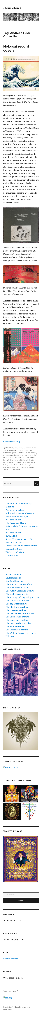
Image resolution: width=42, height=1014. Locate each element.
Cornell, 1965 (12, 555)
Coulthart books (13, 578)
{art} (16, 448)
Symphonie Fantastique (17, 516)
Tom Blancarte (22, 467)
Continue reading (11, 442)
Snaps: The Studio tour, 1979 (19, 539)
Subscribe (21, 900)
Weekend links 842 (14, 533)
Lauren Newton (9, 462)
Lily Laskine (20, 462)
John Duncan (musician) (20, 457)
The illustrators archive (17, 607)
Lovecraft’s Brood (14, 549)
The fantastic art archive (17, 600)
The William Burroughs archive (21, 633)
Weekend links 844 (15, 510)
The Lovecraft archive (16, 610)
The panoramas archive (17, 620)
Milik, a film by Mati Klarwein (20, 513)
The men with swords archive (20, 613)
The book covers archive (17, 594)
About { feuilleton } (14, 574)
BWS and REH (12, 536)
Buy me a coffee (10, 959)
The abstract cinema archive (19, 584)
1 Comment (15, 470)
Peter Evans (24, 465)
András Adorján (15, 450)
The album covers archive (18, 587)
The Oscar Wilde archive (17, 617)
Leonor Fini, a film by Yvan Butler (21, 546)
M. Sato (27, 462)
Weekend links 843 (14, 520)
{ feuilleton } (12, 8)
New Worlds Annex (14, 581)
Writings (10, 636)
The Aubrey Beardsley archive (20, 591)
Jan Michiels (14, 455)
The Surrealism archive (17, 630)
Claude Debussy (31, 453)
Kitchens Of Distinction (28, 460)
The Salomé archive (15, 626)
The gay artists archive (16, 604)
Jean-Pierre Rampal (27, 455)
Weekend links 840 (15, 552)
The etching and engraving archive (22, 597)
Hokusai (6, 455)
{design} (22, 448)
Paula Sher (15, 465)
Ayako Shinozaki (17, 453)
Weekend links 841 (14, 542)
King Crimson (15, 460)
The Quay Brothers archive (18, 623)
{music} (28, 448)
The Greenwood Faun (16, 523)
